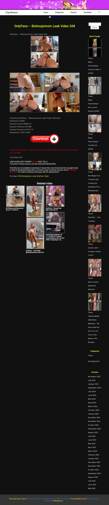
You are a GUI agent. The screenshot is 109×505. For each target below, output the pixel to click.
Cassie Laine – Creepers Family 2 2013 (94, 251)
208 (19, 176)
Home (46, 12)
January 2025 (93, 384)
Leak (34, 176)
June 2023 (92, 440)
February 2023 (93, 455)
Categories (59, 12)
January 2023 (93, 459)
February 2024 (93, 410)
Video (46, 176)
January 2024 (93, 414)
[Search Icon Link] (99, 12)
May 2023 (91, 444)
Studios (74, 12)
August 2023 (93, 432)
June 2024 (92, 395)
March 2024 (92, 406)
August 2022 (93, 477)
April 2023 (92, 447)
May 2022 (91, 488)
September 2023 (94, 429)
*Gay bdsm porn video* (17, 499)
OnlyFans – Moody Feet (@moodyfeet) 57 (53, 209)
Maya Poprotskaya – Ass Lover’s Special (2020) (93, 105)
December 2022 (94, 462)
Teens (90, 356)
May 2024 (91, 399)
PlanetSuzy (57, 501)
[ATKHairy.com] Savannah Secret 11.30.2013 (14, 209)
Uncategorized (93, 361)
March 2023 (92, 451)
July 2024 (91, 391)
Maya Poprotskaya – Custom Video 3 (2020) (94, 67)
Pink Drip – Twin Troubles (94, 219)
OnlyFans (40, 176)
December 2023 (94, 418)
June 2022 (92, 485)
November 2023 (94, 421)
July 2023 (91, 436)
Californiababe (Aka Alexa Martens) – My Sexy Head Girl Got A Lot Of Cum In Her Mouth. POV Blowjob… (93, 329)
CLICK (34, 162)
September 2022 (94, 473)
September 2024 (94, 388)
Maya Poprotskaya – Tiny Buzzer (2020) (93, 143)
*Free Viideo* (64, 499)
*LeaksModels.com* (78, 499)
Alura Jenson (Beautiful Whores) (93, 285)
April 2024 (92, 403)
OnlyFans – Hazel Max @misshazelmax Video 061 (35, 251)
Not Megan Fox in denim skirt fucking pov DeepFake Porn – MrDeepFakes (94, 183)
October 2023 (93, 425)
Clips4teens (11, 12)
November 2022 (94, 466)
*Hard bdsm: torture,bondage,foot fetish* (43, 499)
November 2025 (94, 377)
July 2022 (91, 481)
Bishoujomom (26, 176)
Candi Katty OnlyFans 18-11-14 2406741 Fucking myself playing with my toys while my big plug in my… (55, 237)
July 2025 (91, 380)
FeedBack (87, 12)
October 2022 (93, 470)
